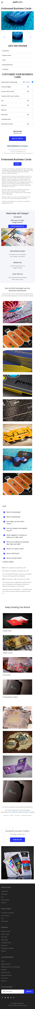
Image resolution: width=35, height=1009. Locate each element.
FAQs (2, 961)
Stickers (12, 815)
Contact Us (4, 978)
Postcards (6, 675)
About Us (4, 981)
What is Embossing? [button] (14, 512)
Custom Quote (5, 972)
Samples (3, 969)
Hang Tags (4, 940)
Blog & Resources (6, 975)
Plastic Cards (8, 653)
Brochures (17, 815)
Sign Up (28, 991)
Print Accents (5, 900)
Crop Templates (17, 146)
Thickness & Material (7, 913)
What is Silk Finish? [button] (13, 553)
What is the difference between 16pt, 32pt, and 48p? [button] (18, 543)
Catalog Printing (6, 942)
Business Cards (5, 931)
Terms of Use (12, 1005)
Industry (3, 902)
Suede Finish (7, 631)
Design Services (6, 964)
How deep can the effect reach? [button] (15, 523)
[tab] (17, 512)
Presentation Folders (10, 697)
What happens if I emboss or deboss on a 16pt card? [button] (17, 536)
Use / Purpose (5, 915)
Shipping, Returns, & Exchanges (10, 967)
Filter (17, 164)
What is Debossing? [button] (13, 517)
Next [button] (30, 37)
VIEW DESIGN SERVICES (17, 226)
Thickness (4, 894)
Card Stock (4, 891)
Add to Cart (17, 138)
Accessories (4, 921)
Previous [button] (4, 37)
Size (2, 897)
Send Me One (17, 840)
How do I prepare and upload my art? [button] (17, 529)
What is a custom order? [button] (15, 549)
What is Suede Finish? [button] (14, 558)
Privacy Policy (23, 1005)
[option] (17, 20)
